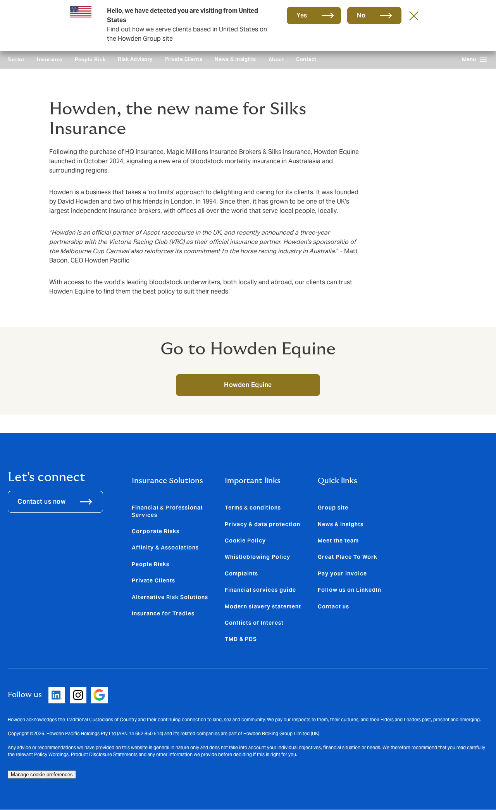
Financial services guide (260, 589)
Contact (306, 59)
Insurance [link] (49, 59)
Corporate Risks (155, 531)
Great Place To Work (347, 556)
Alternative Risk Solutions (170, 597)
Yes (301, 15)
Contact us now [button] (41, 501)
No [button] (361, 15)
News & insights (340, 524)
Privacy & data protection (262, 524)
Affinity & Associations (165, 547)
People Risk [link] (90, 59)
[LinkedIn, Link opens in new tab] (56, 695)
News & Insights (235, 59)
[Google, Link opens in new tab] (99, 695)
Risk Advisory (135, 59)
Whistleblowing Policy (257, 556)
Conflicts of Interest (254, 622)
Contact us (333, 606)
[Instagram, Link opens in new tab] (78, 695)
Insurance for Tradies (163, 613)
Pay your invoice (342, 573)
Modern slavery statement (263, 606)
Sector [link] (16, 59)
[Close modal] (413, 15)
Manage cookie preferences (42, 774)
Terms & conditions (253, 507)
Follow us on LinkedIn (349, 589)
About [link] (276, 59)
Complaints (241, 573)
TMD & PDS (241, 639)
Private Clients (184, 59)
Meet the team (338, 540)
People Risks (150, 564)
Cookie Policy (245, 540)
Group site (333, 507)
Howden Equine (248, 385)
